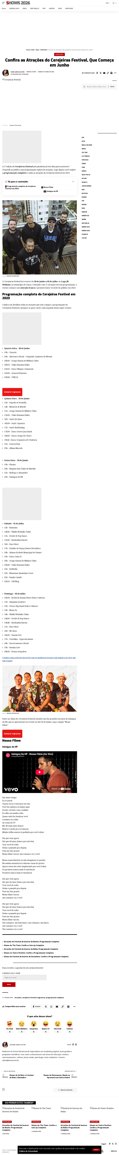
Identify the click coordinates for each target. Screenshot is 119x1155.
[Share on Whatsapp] (51, 1006)
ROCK (83, 208)
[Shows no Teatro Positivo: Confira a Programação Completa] (103, 1115)
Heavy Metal (86, 175)
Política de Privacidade (28, 1151)
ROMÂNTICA (85, 216)
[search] (103, 3)
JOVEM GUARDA (86, 186)
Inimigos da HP (52, 191)
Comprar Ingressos (12, 392)
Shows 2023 (86, 227)
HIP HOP (84, 178)
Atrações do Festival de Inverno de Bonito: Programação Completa (31, 942)
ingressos (41, 998)
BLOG (83, 141)
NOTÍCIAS (85, 193)
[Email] (104, 73)
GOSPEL (84, 171)
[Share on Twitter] (100, 73)
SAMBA (84, 219)
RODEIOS (84, 212)
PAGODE (84, 197)
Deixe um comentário (66, 1090)
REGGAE (84, 204)
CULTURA (84, 152)
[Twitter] (113, 1144)
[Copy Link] (107, 73)
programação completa (55, 998)
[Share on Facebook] (97, 73)
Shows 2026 (18, 3)
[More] (115, 73)
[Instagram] (76, 1045)
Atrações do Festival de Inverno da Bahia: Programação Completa (31, 949)
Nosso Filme (48, 187)
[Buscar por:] (96, 87)
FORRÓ (84, 164)
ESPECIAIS (59, 54)
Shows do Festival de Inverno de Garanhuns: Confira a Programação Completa (36, 957)
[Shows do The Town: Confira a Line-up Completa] (44, 1115)
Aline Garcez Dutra (17, 72)
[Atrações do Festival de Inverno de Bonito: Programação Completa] (15, 1115)
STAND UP (85, 234)
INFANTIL (85, 182)
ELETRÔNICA (86, 156)
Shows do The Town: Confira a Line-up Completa (24, 945)
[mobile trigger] (4, 3)
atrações (17, 998)
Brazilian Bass (87, 145)
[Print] (111, 73)
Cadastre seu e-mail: (11, 973)
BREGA (84, 149)
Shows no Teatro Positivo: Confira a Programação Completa (29, 953)
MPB (83, 190)
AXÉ (83, 137)
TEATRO (84, 238)
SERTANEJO (85, 223)
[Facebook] (73, 1045)
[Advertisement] (59, 29)
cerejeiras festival (29, 998)
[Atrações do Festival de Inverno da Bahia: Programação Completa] (74, 1115)
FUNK (83, 167)
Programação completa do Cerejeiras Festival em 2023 (20, 187)
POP (83, 201)
